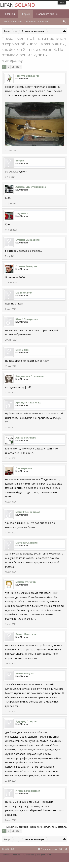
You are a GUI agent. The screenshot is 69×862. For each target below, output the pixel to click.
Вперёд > (16, 66)
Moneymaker (23, 292)
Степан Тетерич (26, 266)
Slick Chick (21, 349)
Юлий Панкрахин (26, 319)
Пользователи (45, 14)
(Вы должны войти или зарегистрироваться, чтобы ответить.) (36, 826)
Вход (62, 2)
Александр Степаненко (30, 186)
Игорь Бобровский (27, 790)
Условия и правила (11, 854)
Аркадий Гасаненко (28, 402)
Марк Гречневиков (27, 512)
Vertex (19, 160)
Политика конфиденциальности (36, 854)
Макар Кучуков (25, 581)
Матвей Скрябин (26, 542)
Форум (25, 14)
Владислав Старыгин (29, 376)
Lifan (17, 4)
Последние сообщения (36, 21)
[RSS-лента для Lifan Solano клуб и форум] (65, 849)
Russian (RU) (8, 849)
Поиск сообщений (12, 21)
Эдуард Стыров (26, 721)
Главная (10, 14)
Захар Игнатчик (26, 634)
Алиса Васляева (25, 437)
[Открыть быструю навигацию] (64, 30)
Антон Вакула (24, 673)
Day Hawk (21, 213)
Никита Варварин (27, 75)
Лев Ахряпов (23, 468)
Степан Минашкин (27, 239)
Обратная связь (48, 849)
